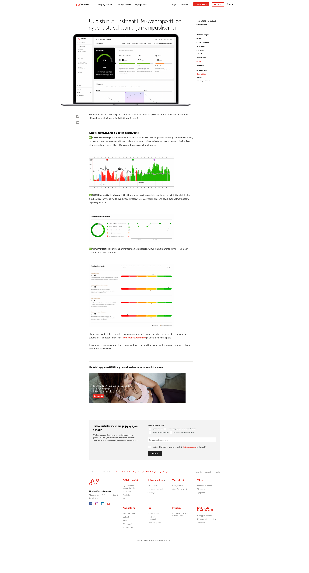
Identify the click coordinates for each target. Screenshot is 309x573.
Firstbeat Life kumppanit (152, 518)
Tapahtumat (201, 57)
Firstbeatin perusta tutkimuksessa (180, 514)
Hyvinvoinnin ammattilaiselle (129, 486)
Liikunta (199, 77)
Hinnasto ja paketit (155, 489)
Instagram (96, 503)
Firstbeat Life (202, 24)
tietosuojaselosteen (190, 447)
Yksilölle (126, 495)
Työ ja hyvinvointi (105, 5)
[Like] (77, 116)
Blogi (174, 5)
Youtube (108, 503)
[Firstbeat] (83, 4)
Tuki (149, 508)
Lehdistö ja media (204, 485)
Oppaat (199, 54)
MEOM (169, 540)
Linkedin (102, 503)
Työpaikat (201, 492)
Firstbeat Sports (154, 522)
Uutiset (213, 21)
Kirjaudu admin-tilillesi (206, 519)
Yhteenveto (152, 485)
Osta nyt (151, 492)
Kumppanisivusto (204, 515)
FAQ (124, 498)
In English (199, 472)
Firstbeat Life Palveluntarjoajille (205, 509)
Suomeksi (208, 472)
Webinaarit (201, 46)
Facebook (90, 503)
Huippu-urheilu (124, 5)
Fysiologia (185, 5)
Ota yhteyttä (201, 4)
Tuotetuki (201, 522)
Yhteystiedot (178, 480)
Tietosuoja (201, 489)
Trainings (200, 65)
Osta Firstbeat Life (180, 489)
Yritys (200, 480)
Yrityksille (127, 491)
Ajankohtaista (101, 472)
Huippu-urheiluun (155, 480)
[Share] (77, 122)
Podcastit (201, 50)
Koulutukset (128, 527)
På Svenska (216, 472)
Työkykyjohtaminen (203, 81)
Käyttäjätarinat (141, 5)
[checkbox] (182, 430)
